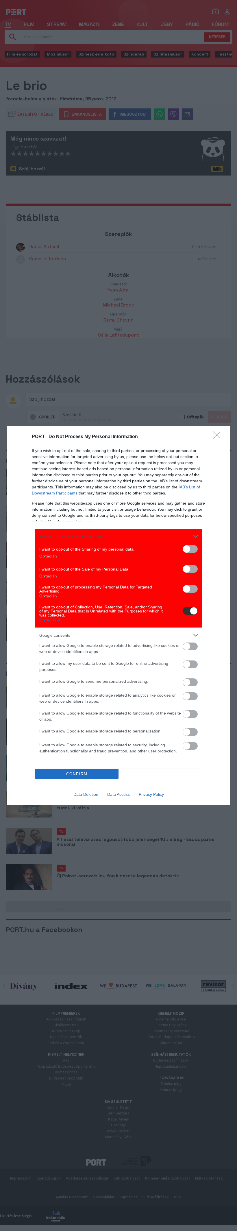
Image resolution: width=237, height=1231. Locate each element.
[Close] (218, 436)
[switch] (190, 549)
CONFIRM (77, 774)
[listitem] (118, 536)
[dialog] (118, 615)
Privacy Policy (151, 794)
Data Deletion (85, 794)
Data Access (118, 794)
